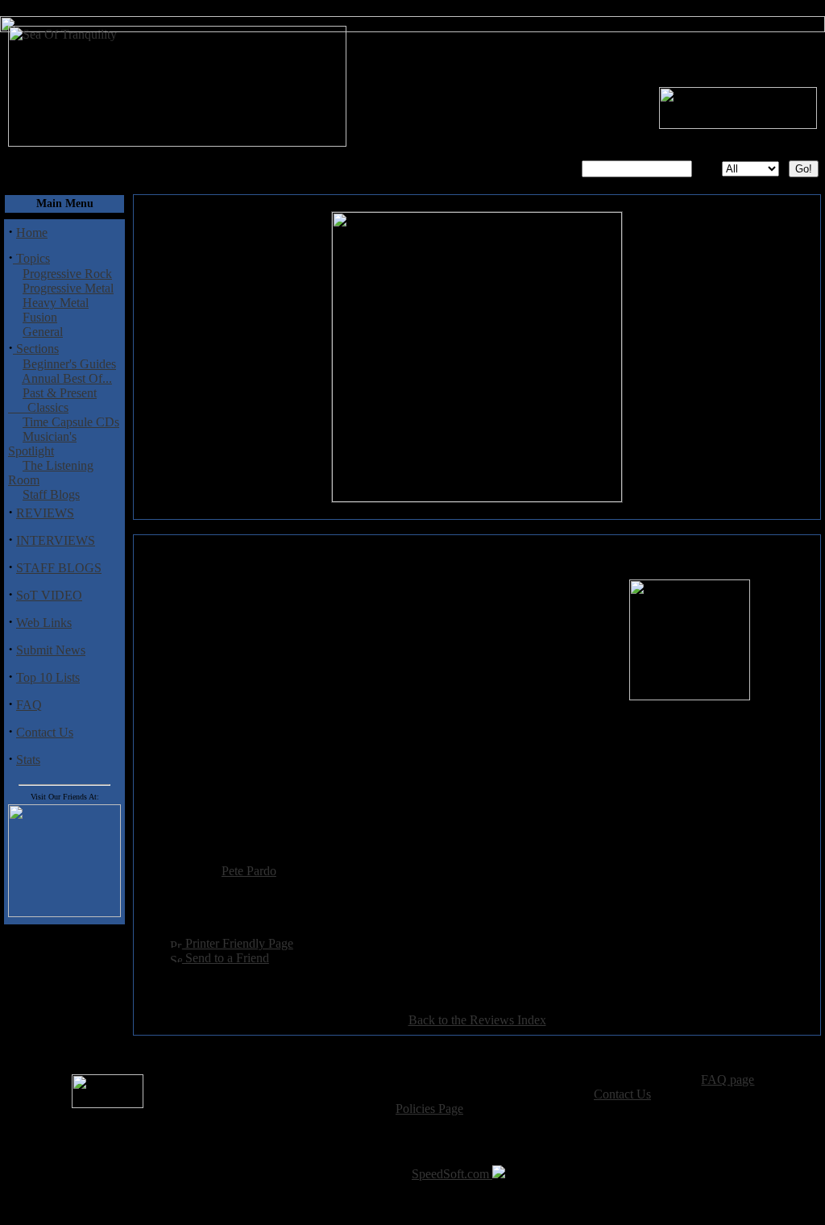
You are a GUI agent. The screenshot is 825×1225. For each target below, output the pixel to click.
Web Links (44, 622)
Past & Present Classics (52, 400)
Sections (36, 348)
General (43, 331)
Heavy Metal (56, 302)
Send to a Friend (225, 958)
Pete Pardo (249, 871)
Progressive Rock (67, 273)
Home (32, 232)
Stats (28, 759)
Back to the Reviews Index (477, 1020)
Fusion (40, 317)
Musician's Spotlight (42, 444)
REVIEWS (45, 513)
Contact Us (44, 732)
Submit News (50, 650)
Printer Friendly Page (237, 943)
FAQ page (727, 1079)
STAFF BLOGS (59, 568)
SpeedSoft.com (452, 1174)
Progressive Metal (68, 288)
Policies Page (429, 1108)
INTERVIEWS (55, 540)
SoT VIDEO (49, 595)
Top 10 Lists (48, 677)
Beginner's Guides (69, 364)
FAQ (29, 705)
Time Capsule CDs (71, 422)
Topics (31, 258)
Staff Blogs (51, 494)
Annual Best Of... (67, 378)
